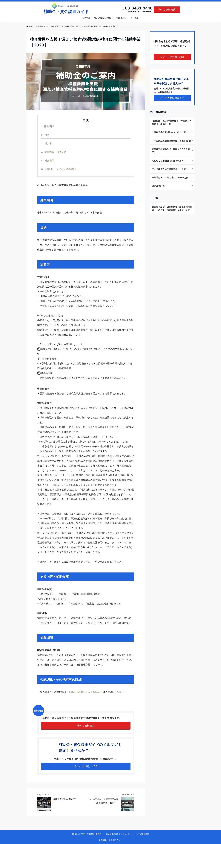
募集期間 (47, 126)
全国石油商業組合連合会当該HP (86, 692)
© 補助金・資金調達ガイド (111, 840)
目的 (45, 134)
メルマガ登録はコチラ (86, 766)
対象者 (46, 143)
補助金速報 (121, 18)
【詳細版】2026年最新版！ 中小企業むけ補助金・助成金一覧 (172, 122)
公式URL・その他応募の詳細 (58, 169)
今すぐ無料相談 (166, 9)
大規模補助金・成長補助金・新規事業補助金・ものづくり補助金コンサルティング (172, 208)
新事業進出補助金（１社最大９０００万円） (171, 150)
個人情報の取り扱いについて (118, 834)
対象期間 (47, 160)
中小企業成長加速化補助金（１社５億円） (172, 140)
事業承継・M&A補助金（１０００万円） (171, 177)
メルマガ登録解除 (142, 834)
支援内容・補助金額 (53, 151)
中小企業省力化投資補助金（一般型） (170, 169)
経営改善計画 (158, 186)
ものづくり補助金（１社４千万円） (169, 160)
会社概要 (134, 18)
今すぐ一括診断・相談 (172, 56)
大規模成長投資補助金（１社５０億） (170, 132)
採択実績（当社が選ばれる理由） (97, 18)
